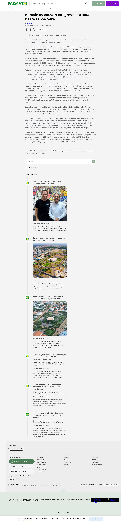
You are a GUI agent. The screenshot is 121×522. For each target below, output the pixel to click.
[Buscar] (86, 3)
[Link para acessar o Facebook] (58, 512)
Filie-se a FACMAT (112, 3)
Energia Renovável (40, 461)
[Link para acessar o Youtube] (68, 512)
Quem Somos (95, 457)
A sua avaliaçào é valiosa (111, 484)
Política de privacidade (97, 464)
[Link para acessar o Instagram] (63, 512)
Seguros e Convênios (41, 469)
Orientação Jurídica (41, 462)
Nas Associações (68, 462)
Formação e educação (41, 464)
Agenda (43, 9)
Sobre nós (12, 9)
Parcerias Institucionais (41, 467)
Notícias (28, 9)
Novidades (66, 466)
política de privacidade (28, 520)
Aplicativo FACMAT (40, 471)
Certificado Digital (40, 459)
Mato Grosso (67, 461)
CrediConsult (100, 3)
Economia (66, 457)
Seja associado (15, 449)
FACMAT (29, 24)
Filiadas (50, 9)
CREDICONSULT (40, 457)
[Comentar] (93, 161)
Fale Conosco (58, 9)
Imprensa (35, 9)
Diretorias (94, 459)
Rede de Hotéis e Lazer (42, 466)
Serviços (20, 9)
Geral (65, 459)
